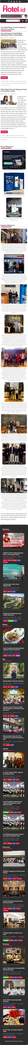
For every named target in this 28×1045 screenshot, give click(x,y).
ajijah (15, 644)
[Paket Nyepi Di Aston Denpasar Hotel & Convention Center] (9, 96)
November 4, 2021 (8, 644)
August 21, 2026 (7, 549)
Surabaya (20, 977)
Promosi (4, 135)
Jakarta (17, 779)
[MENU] (26, 21)
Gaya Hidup (10, 620)
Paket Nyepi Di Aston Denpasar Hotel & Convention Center (14, 90)
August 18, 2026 (7, 867)
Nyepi (11, 83)
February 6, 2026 (8, 1026)
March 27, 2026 (7, 996)
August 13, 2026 (7, 897)
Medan (13, 655)
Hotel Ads (5, 562)
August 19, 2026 (7, 768)
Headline (14, 560)
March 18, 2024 (7, 734)
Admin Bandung (16, 549)
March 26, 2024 (7, 705)
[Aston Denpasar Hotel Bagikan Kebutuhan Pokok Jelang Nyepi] (9, 40)
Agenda (3, 81)
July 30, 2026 (7, 929)
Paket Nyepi (6, 137)
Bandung (10, 560)
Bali (8, 686)
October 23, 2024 (8, 679)
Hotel (19, 560)
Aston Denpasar (11, 81)
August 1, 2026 (7, 964)
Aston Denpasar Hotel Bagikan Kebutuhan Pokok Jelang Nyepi (11, 34)
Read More (4, 77)
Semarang (19, 878)
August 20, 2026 (7, 609)
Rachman (13, 37)
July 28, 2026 (7, 830)
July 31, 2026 (7, 797)
